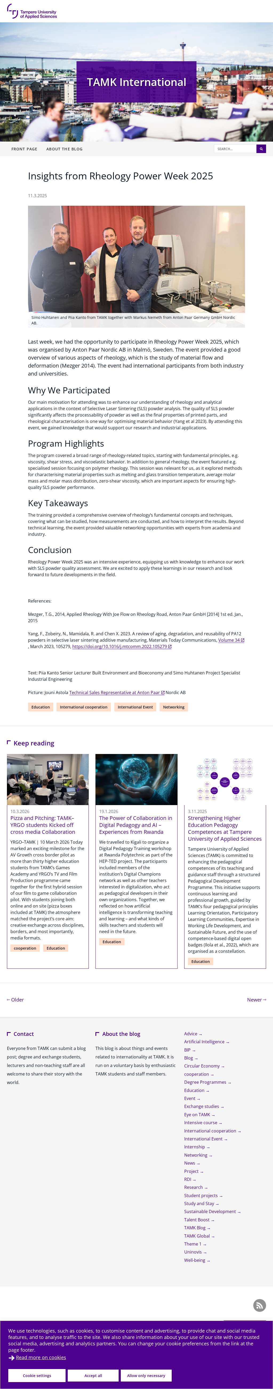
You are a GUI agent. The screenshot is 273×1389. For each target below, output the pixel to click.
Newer (256, 999)
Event (190, 1098)
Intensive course (201, 1123)
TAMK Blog (195, 1228)
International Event (135, 707)
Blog (189, 1058)
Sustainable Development (210, 1211)
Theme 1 (193, 1244)
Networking (173, 707)
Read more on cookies (41, 1357)
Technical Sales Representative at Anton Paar (114, 692)
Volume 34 (229, 640)
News (190, 1163)
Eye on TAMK (197, 1115)
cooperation (25, 948)
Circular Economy (202, 1066)
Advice (191, 1034)
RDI (188, 1179)
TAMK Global (197, 1236)
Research (194, 1187)
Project (192, 1171)
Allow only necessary (146, 1375)
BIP (188, 1050)
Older (17, 999)
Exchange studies (202, 1106)
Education (40, 707)
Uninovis (193, 1252)
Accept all (93, 1375)
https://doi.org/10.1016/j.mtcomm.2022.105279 (119, 646)
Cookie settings (37, 1375)
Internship (195, 1147)
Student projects (201, 1195)
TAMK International (136, 82)
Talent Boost (197, 1220)
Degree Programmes (205, 1082)
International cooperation (83, 707)
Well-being (195, 1260)
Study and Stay (199, 1203)
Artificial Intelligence (205, 1042)
